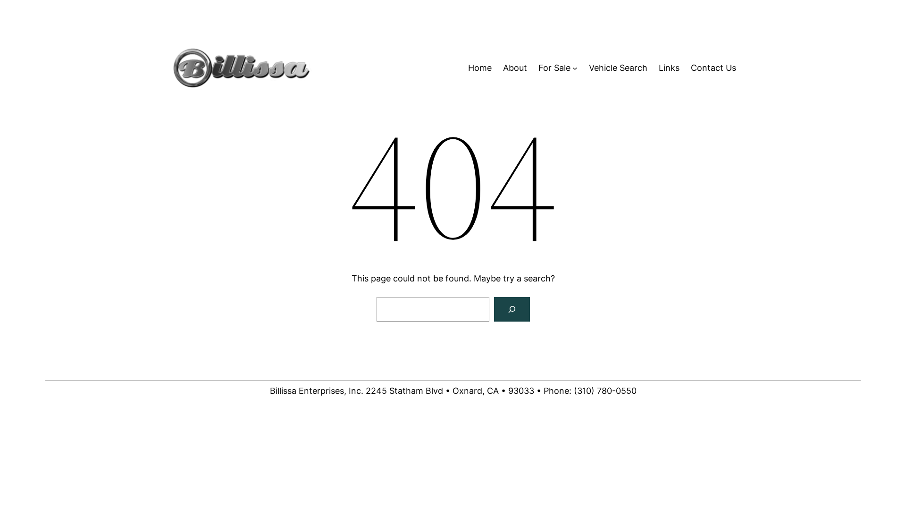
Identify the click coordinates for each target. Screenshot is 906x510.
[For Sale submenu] (575, 68)
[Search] (512, 309)
